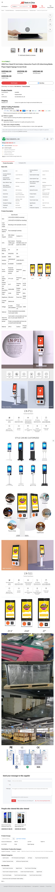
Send (14, 800)
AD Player (30, 857)
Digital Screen (19, 868)
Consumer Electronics (9, 10)
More (2, 881)
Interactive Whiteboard (6, 841)
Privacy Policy (48, 886)
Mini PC (16, 841)
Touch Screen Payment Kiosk (41, 857)
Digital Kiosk (39, 871)
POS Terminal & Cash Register (18, 857)
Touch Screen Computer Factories (10, 871)
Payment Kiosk (33, 10)
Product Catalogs (22, 838)
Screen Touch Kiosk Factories (27, 871)
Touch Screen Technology (30, 868)
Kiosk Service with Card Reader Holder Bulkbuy (13, 878)
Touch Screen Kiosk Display (20, 875)
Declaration (42, 886)
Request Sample (26, 86)
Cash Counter (6, 857)
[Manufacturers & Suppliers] (27, 2)
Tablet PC (43, 841)
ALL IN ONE (4, 844)
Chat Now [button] (41, 83)
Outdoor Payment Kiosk (8, 861)
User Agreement (35, 886)
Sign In (3, 156)
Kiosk (15, 844)
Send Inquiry (14, 83)
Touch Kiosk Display (7, 875)
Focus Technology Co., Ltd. (18, 886)
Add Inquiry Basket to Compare (28, 55)
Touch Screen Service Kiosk (35, 875)
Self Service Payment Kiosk (22, 861)
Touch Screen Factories (8, 868)
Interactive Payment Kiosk (42, 10)
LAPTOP (29, 841)
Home (2, 10)
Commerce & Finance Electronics (21, 10)
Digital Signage (31, 844)
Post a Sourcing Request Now (42, 800)
